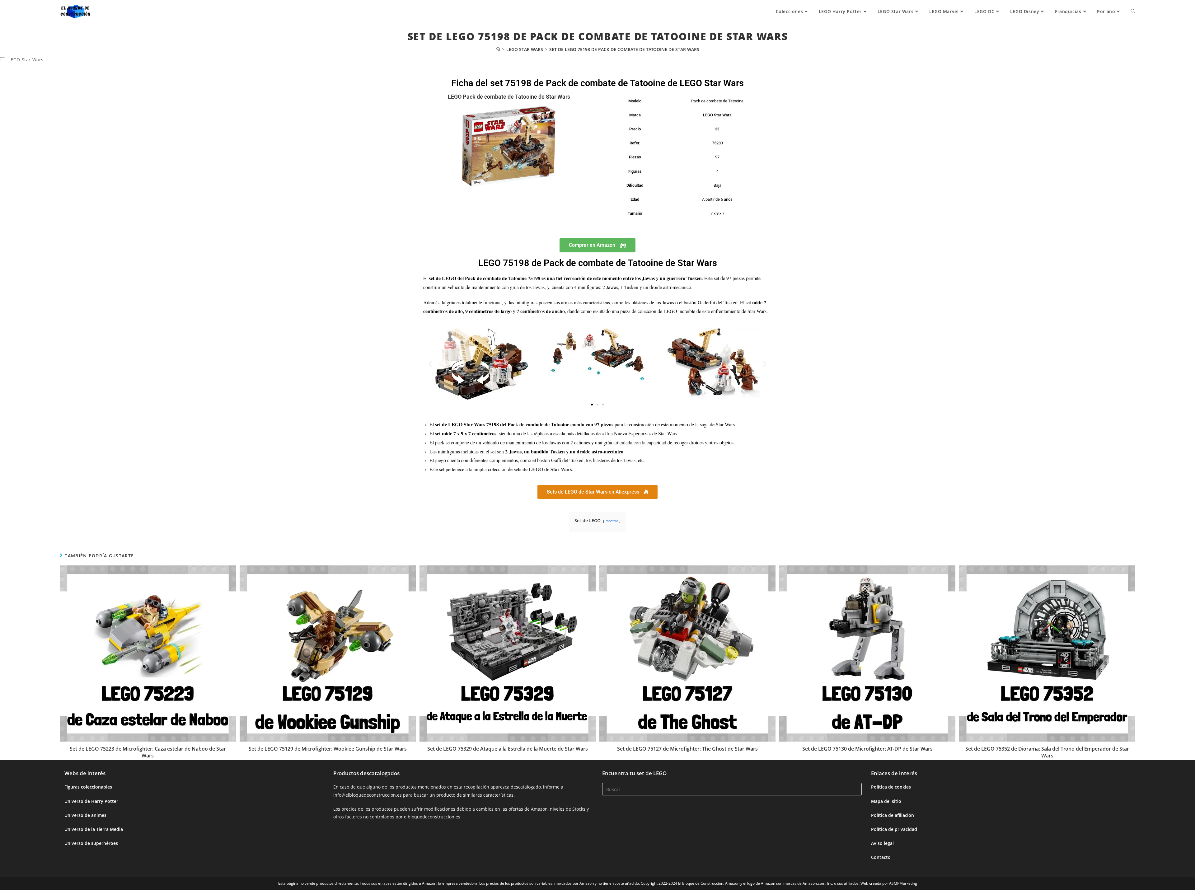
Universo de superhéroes (91, 843)
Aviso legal (882, 843)
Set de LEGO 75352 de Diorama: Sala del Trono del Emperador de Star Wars (1047, 752)
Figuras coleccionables (88, 787)
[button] (430, 364)
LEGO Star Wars (26, 60)
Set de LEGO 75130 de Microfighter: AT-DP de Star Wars (867, 748)
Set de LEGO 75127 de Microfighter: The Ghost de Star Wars (687, 748)
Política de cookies (891, 787)
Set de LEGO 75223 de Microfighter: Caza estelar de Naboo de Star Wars (148, 752)
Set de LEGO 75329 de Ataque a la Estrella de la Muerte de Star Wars (507, 748)
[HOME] (498, 49)
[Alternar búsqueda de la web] (1133, 11)
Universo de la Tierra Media (93, 829)
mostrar (612, 520)
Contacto (881, 857)
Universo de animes (85, 815)
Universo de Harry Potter (91, 801)
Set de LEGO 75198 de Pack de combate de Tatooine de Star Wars (624, 49)
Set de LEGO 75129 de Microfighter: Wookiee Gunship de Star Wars (328, 748)
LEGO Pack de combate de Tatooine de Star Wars (509, 96)
